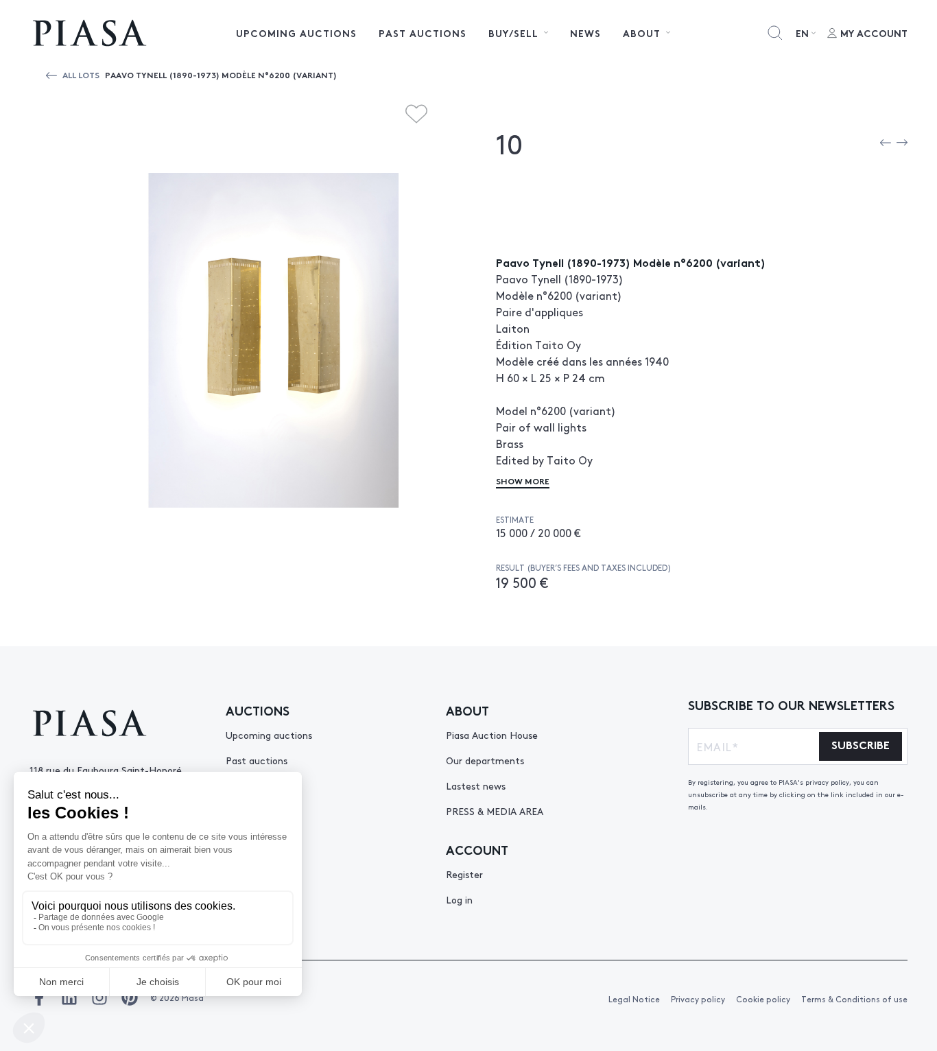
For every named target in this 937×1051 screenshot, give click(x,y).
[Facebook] (39, 997)
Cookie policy (763, 998)
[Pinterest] (129, 997)
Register (464, 874)
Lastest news (476, 785)
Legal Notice (634, 998)
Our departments (485, 760)
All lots (80, 74)
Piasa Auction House (492, 735)
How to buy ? (256, 874)
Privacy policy (698, 998)
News (585, 33)
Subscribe (860, 744)
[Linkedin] (69, 997)
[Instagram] (99, 997)
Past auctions (422, 33)
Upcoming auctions (296, 33)
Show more (522, 480)
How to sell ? (255, 899)
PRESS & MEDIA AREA (494, 811)
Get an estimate (263, 925)
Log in (459, 899)
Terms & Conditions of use (854, 998)
